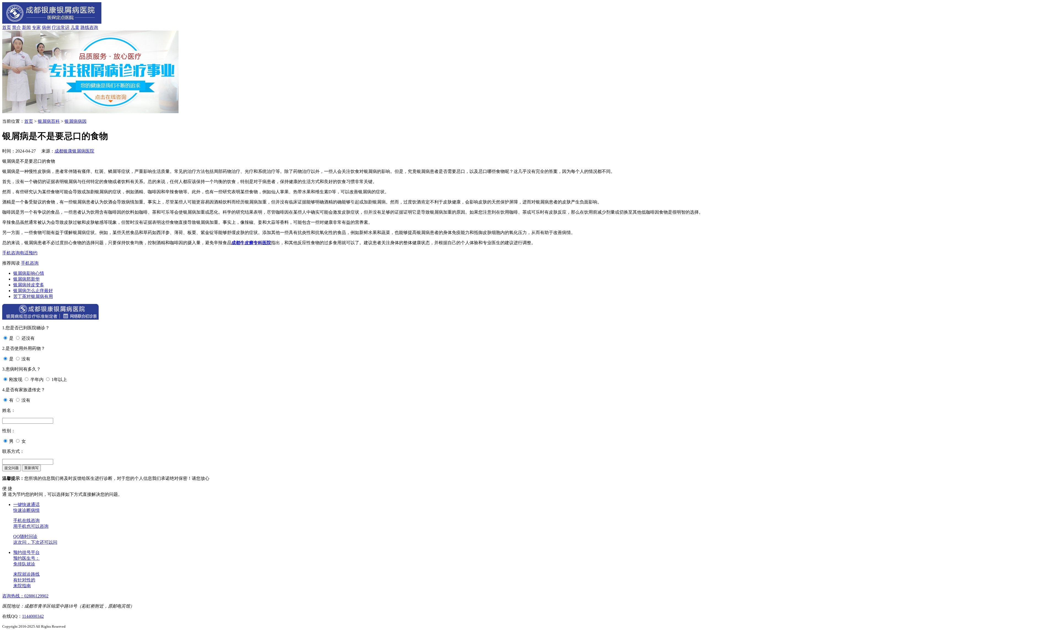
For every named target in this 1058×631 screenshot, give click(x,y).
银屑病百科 (49, 121)
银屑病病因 (75, 121)
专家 (36, 27)
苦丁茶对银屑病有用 (33, 296)
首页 (6, 27)
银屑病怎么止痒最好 (33, 290)
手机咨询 (11, 253)
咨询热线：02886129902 (25, 596)
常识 (65, 27)
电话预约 (28, 253)
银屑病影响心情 (28, 273)
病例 (46, 27)
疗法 (56, 27)
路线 (84, 27)
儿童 (75, 27)
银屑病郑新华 (26, 279)
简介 (16, 27)
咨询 (93, 27)
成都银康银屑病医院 (74, 151)
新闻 (26, 27)
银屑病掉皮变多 (28, 284)
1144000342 (33, 616)
